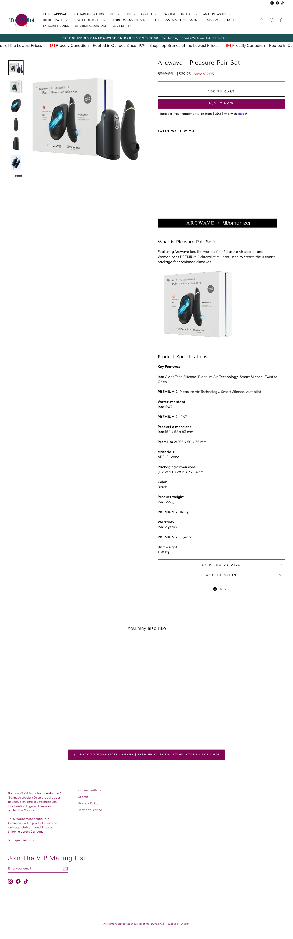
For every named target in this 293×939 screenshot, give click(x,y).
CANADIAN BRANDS (89, 14)
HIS (129, 14)
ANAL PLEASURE (215, 14)
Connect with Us (89, 790)
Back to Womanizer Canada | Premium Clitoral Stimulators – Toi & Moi (149, 754)
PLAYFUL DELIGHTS (88, 20)
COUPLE (147, 14)
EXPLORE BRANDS (56, 25)
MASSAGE (214, 20)
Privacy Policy (88, 803)
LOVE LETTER (121, 25)
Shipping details (221, 564)
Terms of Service (90, 810)
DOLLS (232, 20)
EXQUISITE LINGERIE (178, 14)
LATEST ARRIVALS (55, 14)
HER (113, 14)
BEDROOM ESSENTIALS (128, 20)
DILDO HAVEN (54, 20)
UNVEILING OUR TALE (90, 25)
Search (83, 797)
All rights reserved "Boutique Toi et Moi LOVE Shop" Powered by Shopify (146, 923)
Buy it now (221, 103)
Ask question (221, 575)
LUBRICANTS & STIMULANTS (176, 20)
